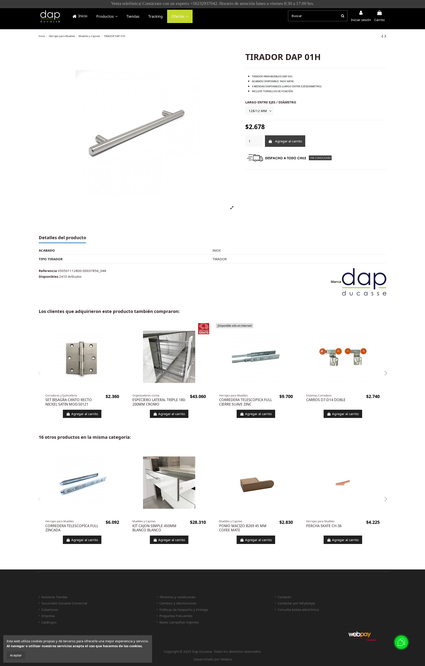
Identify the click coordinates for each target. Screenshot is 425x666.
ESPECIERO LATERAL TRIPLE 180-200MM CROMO (159, 401)
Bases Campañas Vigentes (179, 622)
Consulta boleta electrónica (298, 609)
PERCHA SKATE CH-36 (324, 525)
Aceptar (16, 655)
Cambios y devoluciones (177, 603)
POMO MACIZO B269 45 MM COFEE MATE (243, 527)
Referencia (48, 270)
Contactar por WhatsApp (296, 603)
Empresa (48, 616)
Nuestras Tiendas (54, 597)
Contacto (284, 597)
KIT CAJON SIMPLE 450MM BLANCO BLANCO (154, 527)
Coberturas (49, 609)
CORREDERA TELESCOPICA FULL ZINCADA (71, 527)
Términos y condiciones (177, 597)
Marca (336, 281)
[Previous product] (382, 36)
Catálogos (48, 622)
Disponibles (48, 276)
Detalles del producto (62, 238)
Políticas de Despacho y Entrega (183, 609)
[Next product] (385, 36)
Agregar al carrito (288, 141)
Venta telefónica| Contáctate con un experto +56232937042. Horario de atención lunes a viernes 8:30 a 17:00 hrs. (231, 3)
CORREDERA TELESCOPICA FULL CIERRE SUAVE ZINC (245, 401)
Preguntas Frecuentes (175, 616)
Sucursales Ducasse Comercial (64, 603)
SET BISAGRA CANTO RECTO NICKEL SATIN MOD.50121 (68, 401)
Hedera (226, 659)
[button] (107, 16)
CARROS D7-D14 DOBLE (326, 399)
